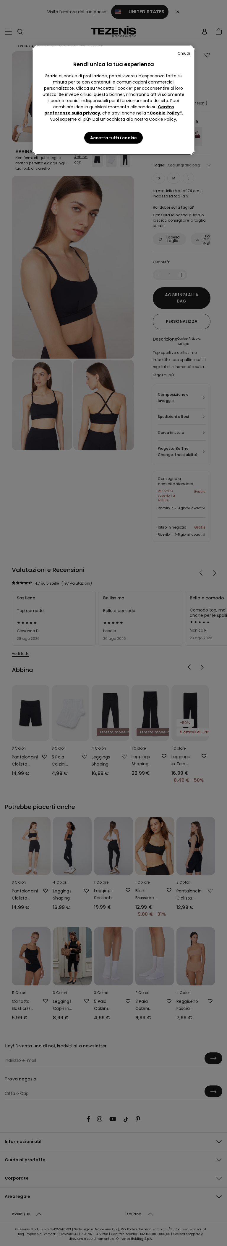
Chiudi (184, 53)
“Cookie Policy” (164, 113)
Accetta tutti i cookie (113, 138)
